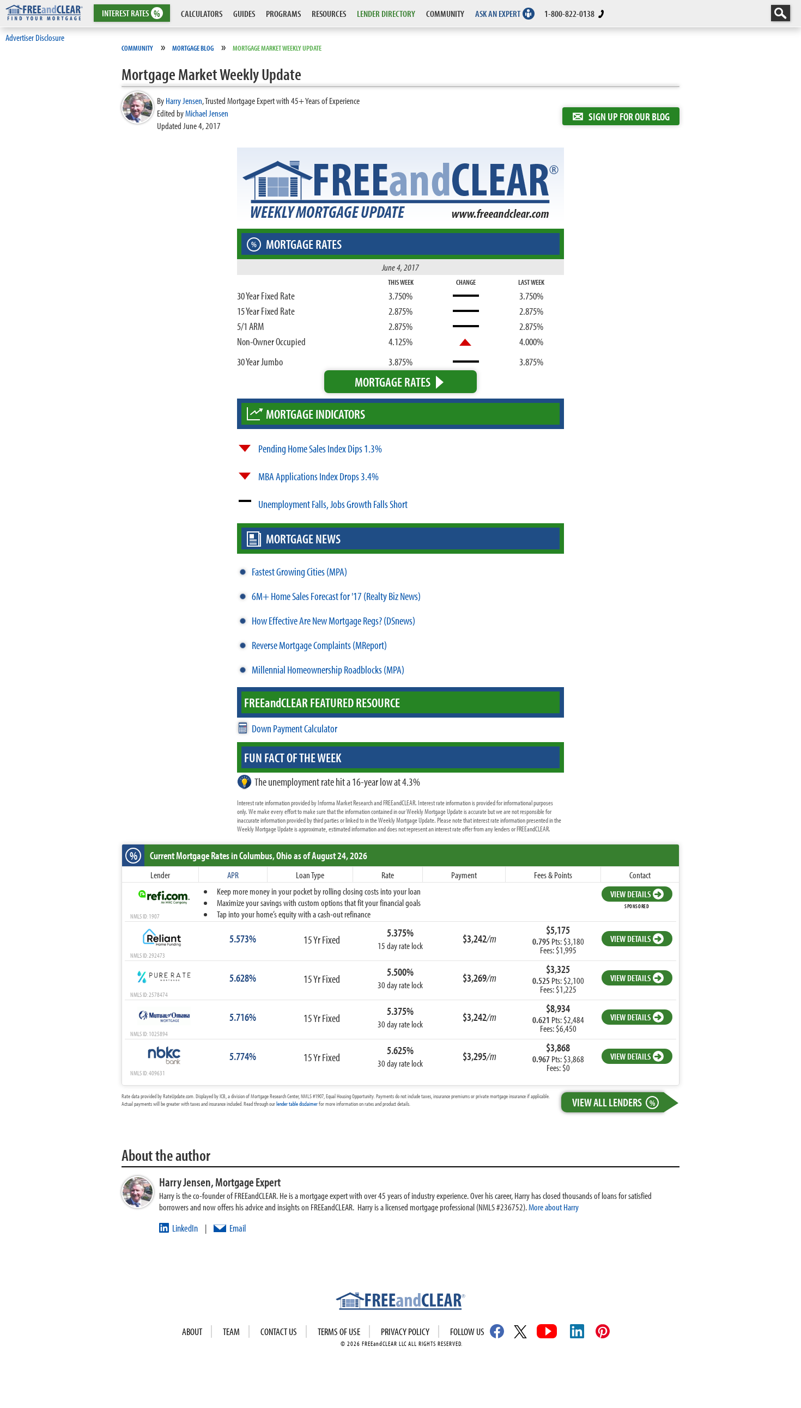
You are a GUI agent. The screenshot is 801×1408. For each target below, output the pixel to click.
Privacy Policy (405, 1331)
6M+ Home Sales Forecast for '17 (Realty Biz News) (336, 596)
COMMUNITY (445, 13)
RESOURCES (329, 13)
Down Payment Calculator (294, 728)
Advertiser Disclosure (34, 37)
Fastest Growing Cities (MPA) (299, 571)
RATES (131, 13)
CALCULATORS (201, 13)
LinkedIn (185, 1228)
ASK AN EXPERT (497, 13)
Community (137, 48)
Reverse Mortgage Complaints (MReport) (319, 645)
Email (237, 1228)
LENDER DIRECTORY (386, 13)
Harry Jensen (184, 100)
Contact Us (278, 1331)
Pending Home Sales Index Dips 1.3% (320, 448)
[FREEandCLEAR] (400, 1302)
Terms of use (339, 1331)
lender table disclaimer (297, 1103)
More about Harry (554, 1207)
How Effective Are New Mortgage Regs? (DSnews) (333, 620)
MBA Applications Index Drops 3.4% (318, 476)
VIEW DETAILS (630, 893)
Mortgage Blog (193, 48)
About (192, 1331)
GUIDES (244, 13)
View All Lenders (613, 1102)
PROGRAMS (283, 13)
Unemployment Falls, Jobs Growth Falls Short (333, 504)
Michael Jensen (206, 113)
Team (231, 1331)
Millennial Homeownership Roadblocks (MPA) (328, 669)
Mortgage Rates (392, 382)
